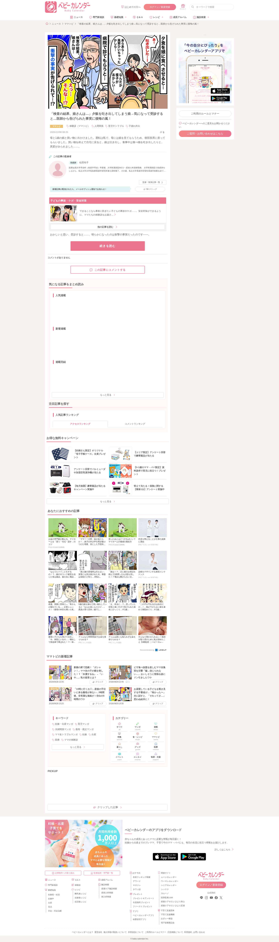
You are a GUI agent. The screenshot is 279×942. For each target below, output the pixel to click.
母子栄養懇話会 (168, 923)
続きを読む (108, 246)
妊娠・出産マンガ (64, 724)
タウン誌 (137, 889)
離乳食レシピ (80, 894)
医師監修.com (167, 897)
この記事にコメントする (110, 269)
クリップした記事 (107, 807)
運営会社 (98, 932)
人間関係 (98, 126)
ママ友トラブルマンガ (66, 734)
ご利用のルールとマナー (205, 113)
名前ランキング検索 (141, 877)
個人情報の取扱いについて (115, 932)
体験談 (78, 885)
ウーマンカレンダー (169, 881)
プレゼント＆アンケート (143, 898)
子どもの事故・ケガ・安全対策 (68, 200)
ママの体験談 (71, 739)
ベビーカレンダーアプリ (143, 915)
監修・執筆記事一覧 (151, 182)
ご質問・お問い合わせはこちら (205, 133)
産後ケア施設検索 (109, 889)
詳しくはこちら (222, 849)
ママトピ (68, 23)
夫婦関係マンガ (63, 729)
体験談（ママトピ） (79, 126)
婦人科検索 (106, 897)
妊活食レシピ (80, 902)
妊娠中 (51, 899)
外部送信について (136, 932)
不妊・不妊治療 (55, 911)
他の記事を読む (105, 227)
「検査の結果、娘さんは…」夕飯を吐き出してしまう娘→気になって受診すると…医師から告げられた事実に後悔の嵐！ (138, 23)
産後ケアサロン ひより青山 (172, 901)
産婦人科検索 (107, 893)
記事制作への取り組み (64, 873)
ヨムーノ (165, 893)
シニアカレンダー (168, 885)
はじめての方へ (132, 7)
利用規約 (188, 932)
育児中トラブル (116, 126)
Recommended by (147, 650)
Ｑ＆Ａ (139, 17)
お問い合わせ (199, 932)
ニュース (78, 17)
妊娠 (84, 734)
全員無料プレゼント (141, 902)
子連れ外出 (134, 126)
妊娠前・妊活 (54, 894)
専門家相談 (98, 17)
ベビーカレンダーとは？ (82, 932)
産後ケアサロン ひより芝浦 (172, 905)
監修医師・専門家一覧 (103, 873)
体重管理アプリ (139, 919)
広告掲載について (175, 932)
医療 (57, 739)
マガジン (137, 885)
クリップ (151, 189)
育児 (50, 907)
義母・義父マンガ (85, 729)
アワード (137, 881)
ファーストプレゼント (142, 906)
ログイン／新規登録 (160, 7)
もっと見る (105, 395)
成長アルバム (180, 17)
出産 (94, 734)
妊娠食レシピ (80, 898)
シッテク (165, 889)
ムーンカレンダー (168, 877)
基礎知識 (118, 17)
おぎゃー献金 (167, 918)
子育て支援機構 (168, 914)
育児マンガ (83, 724)
